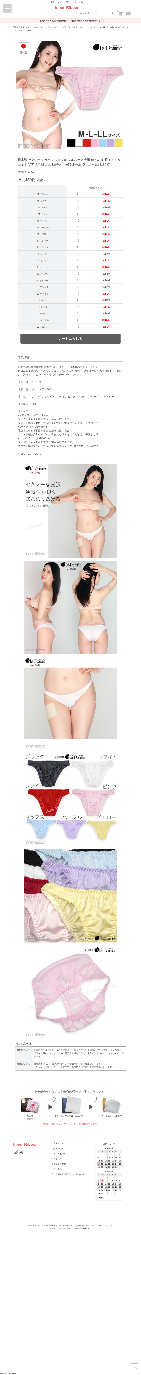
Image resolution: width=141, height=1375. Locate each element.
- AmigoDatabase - (8, 1373)
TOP (15, 27)
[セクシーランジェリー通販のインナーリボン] (67, 10)
